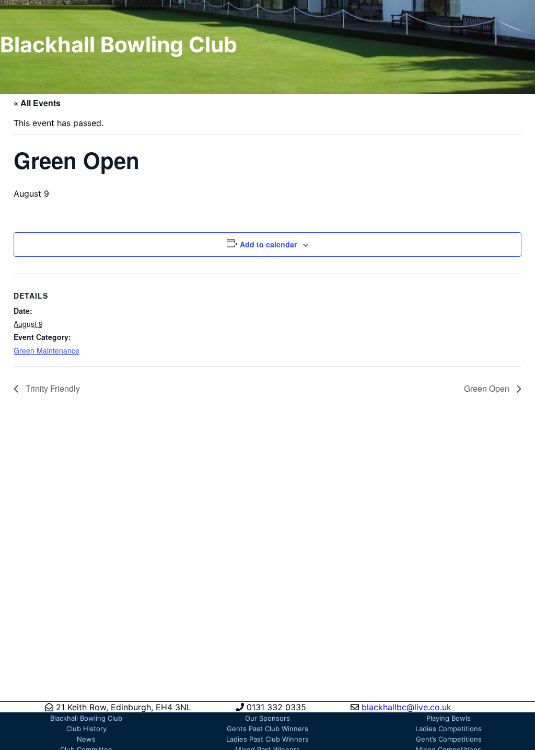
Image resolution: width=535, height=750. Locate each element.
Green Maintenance (46, 350)
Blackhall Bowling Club (86, 718)
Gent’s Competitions (449, 739)
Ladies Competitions (448, 728)
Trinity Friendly (52, 388)
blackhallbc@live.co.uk (406, 707)
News (86, 739)
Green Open (487, 388)
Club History (86, 728)
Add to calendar (268, 244)
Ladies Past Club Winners (267, 739)
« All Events (37, 103)
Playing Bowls (448, 718)
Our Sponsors (267, 718)
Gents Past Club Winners (267, 728)
